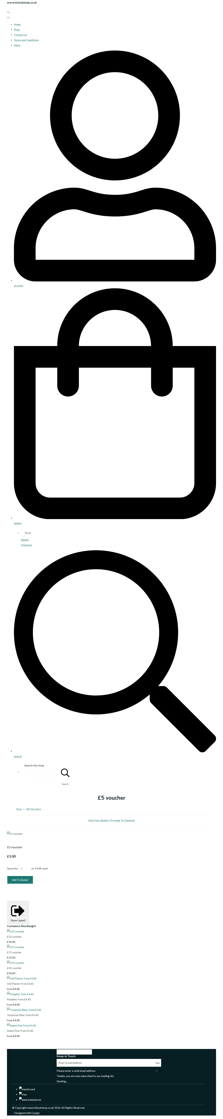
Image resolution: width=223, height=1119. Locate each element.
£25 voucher (14, 952)
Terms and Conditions (26, 40)
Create (36, 1112)
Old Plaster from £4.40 (20, 983)
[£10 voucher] (15, 931)
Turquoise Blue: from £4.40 (23, 1015)
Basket (25, 539)
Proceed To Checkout (122, 820)
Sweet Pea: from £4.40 (20, 1030)
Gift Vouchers (33, 809)
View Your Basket (98, 820)
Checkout (26, 545)
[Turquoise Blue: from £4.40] (24, 1009)
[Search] (65, 772)
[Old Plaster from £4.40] (21, 978)
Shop (17, 29)
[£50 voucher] (15, 962)
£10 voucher (14, 936)
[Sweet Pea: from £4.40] (21, 1025)
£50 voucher (14, 968)
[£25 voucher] (15, 947)
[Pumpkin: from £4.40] (20, 994)
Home (17, 24)
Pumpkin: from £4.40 (19, 999)
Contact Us (20, 34)
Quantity (12, 868)
